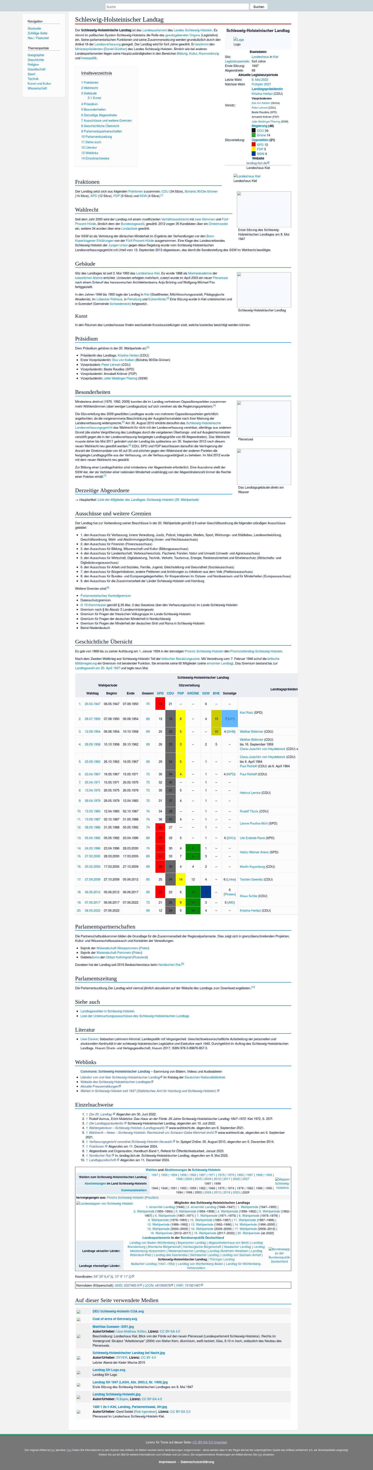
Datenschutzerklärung (197, 1461)
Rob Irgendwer (145, 1411)
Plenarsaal (220, 277)
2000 (188, 1179)
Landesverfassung (108, 44)
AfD (231, 902)
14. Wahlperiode (245, 1224)
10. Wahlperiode (201, 1219)
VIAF (179, 1285)
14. (79, 848)
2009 (207, 1179)
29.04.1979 (92, 800)
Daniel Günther (115, 48)
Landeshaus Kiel (148, 273)
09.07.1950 (92, 718)
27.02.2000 (92, 856)
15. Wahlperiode (158, 1228)
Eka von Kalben (261, 103)
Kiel (275, 56)
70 (148, 703)
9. (80, 800)
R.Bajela (122, 1399)
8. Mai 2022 (260, 79)
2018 (226, 1192)
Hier (69, 1450)
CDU (260, 130)
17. (79, 879)
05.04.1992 (92, 837)
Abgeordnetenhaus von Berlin (229, 1242)
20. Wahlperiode (248, 1233)
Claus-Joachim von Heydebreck (262, 748)
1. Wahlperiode (247, 1206)
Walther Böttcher (251, 731)
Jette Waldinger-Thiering (266, 121)
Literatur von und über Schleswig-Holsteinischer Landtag (120, 1077)
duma (96, 957)
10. (79, 811)
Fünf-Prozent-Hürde (140, 240)
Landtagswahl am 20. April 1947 (97, 668)
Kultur (193, 53)
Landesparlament (154, 30)
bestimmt (202, 44)
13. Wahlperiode (202, 1224)
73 (148, 774)
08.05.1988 (92, 827)
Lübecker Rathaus (109, 299)
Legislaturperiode (237, 61)
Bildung (182, 53)
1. (80, 703)
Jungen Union (118, 245)
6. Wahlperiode (165, 1215)
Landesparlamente (156, 1237)
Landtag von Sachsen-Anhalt (241, 1255)
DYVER (121, 1357)
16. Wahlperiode (202, 1228)
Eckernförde (157, 299)
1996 (179, 1179)
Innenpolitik (89, 58)
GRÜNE (193, 693)
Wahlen (151, 1169)
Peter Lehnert (260, 107)
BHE (216, 693)
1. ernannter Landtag (160, 1206)
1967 (202, 1174)
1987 (249, 1174)
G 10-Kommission (93, 604)
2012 (217, 1179)
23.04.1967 (92, 774)
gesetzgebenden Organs (182, 35)
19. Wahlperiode (205, 1233)
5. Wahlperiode (269, 1211)
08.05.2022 (92, 910)
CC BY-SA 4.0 (170, 1331)
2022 (236, 1179)
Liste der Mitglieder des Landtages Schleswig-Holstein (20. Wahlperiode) (148, 499)
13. (79, 837)
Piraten (230, 894)
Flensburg (134, 299)
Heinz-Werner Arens (254, 852)
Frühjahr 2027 (261, 84)
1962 (192, 1174)
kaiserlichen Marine (89, 277)
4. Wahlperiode (227, 1211)
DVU (231, 837)
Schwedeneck (120, 303)
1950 (164, 1174)
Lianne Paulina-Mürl (254, 823)
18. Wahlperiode (161, 1233)
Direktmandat (218, 223)
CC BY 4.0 (148, 1357)
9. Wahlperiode (158, 1219)
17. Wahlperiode (245, 1228)
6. (80, 774)
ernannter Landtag (219, 663)
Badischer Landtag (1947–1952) (153, 1263)
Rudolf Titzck (249, 811)
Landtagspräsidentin (267, 88)
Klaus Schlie (248, 895)
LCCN (149, 1285)
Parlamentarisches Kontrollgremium (106, 595)
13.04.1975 (92, 790)
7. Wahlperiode (207, 1215)
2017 (226, 1179)
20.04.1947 (92, 703)
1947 (154, 1174)
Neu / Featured (38, 37)
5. (80, 761)
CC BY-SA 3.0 (180, 1411)
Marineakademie (200, 273)
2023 (236, 1192)
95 (148, 879)
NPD (231, 774)
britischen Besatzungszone (180, 658)
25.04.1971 (92, 782)
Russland (140, 957)
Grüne (261, 135)
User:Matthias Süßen (131, 1331)
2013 (217, 1192)
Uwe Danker (89, 1039)
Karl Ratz (246, 712)
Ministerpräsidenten (89, 48)
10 (253, 987)
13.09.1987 (92, 819)
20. (79, 910)
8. (80, 790)
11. (79, 819)
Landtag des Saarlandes (171, 1255)
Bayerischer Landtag (192, 1242)
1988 (259, 1174)
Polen (144, 948)
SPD (260, 144)
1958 (183, 1174)
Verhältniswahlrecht (175, 219)
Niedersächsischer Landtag (187, 1251)
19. (79, 902)
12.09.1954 (92, 731)
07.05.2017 (92, 902)
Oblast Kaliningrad (118, 957)
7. (80, 782)
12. (79, 827)
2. (80, 718)
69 (148, 718)
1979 (230, 1174)
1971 (211, 1174)
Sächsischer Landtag (204, 1255)
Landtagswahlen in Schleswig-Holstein (107, 1011)
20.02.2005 (92, 866)
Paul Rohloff (248, 766)
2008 (207, 1192)
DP (231, 718)
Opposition (260, 139)
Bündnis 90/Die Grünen (201, 191)
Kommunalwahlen (134, 1190)
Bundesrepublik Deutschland (202, 1237)
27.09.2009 (92, 879)
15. (79, 856)
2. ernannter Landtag (201, 1206)
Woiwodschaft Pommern (113, 952)
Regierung (259, 125)
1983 (240, 1174)
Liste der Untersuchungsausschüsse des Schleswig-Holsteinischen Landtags (135, 1015)
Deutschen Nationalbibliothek (205, 1077)
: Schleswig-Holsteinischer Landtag (115, 1071)
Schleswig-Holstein (198, 30)
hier (53, 1450)
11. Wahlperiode (245, 1219)
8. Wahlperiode (249, 1215)
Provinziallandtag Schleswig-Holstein (256, 651)
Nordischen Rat (169, 964)
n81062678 (163, 1285)
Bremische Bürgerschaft (164, 1246)
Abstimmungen (175, 1169)
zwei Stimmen (205, 219)
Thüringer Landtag (222, 1259)
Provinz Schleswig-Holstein (204, 651)
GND (118, 1285)
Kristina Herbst (262, 93)
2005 (198, 1179)
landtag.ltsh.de (257, 163)
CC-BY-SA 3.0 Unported (210, 1442)
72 (148, 800)
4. (80, 744)
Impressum (167, 1461)
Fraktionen (135, 191)
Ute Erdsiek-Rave (252, 837)
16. (79, 866)
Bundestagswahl (132, 223)
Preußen (151, 1197)
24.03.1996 (92, 848)
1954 (173, 1174)
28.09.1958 (92, 744)
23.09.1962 (92, 761)
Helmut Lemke (250, 792)
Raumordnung (209, 53)
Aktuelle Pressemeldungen (99, 1086)
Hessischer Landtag (237, 1246)
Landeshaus (260, 56)
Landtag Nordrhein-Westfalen (228, 1251)
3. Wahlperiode (185, 1211)
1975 (221, 1174)
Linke (231, 879)
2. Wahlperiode (144, 1211)
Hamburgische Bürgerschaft (202, 1246)
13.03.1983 (92, 811)
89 (148, 837)
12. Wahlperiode (158, 1224)
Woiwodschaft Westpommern (117, 948)
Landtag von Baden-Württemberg (152, 1242)
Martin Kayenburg (252, 866)
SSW (260, 153)
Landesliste (129, 228)
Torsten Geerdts (251, 879)
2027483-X (131, 1285)
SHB (231, 731)
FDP (260, 149)
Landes (179, 30)
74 (148, 811)
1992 (268, 1174)
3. (80, 731)
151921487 (192, 1285)
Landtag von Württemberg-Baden (200, 1263)
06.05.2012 (92, 892)
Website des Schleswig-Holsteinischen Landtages (116, 1081)
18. (79, 892)
